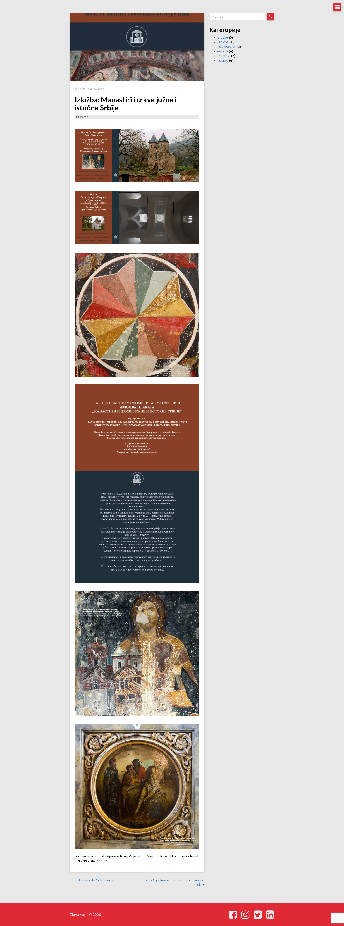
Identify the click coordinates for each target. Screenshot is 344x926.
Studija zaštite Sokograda (92, 880)
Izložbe (83, 116)
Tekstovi (223, 56)
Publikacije (226, 47)
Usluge (222, 61)
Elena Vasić (79, 915)
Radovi (222, 51)
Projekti (223, 42)
